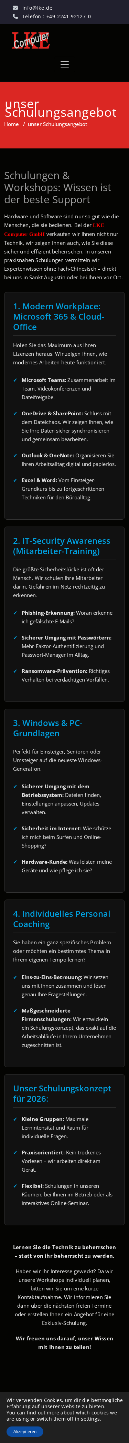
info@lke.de (37, 7)
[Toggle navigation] (64, 64)
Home (11, 124)
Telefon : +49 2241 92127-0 (56, 16)
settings (90, 1419)
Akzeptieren (24, 1431)
